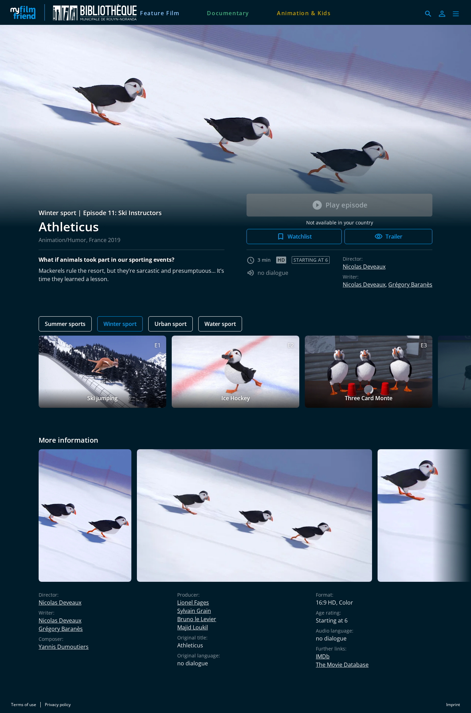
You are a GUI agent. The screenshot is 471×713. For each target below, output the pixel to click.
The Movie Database (342, 664)
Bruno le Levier (196, 619)
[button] (456, 14)
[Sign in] (442, 14)
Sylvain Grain (194, 611)
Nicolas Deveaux (364, 266)
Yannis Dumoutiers (64, 647)
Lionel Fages (193, 602)
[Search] (428, 14)
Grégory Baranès (410, 284)
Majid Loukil (192, 627)
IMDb (323, 656)
